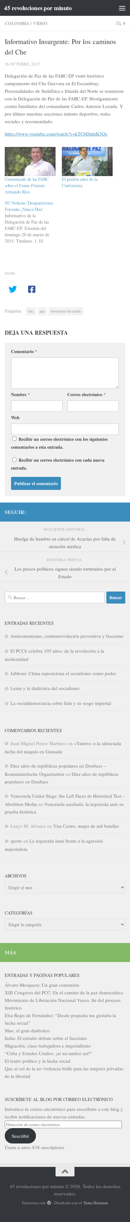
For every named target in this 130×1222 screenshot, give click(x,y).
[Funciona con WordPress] (49, 1203)
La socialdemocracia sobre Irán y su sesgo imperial (60, 703)
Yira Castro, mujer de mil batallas (86, 826)
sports (16, 841)
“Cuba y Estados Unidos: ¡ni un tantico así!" (48, 1053)
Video (40, 23)
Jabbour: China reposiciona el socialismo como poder (63, 673)
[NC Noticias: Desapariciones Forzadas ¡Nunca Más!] (33, 222)
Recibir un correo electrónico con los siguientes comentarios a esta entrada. (59, 443)
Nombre (20, 394)
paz (42, 310)
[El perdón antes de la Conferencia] (87, 161)
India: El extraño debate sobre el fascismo (46, 1038)
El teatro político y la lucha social (37, 1061)
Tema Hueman (95, 1203)
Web (15, 417)
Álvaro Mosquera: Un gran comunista (42, 985)
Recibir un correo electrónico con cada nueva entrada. (57, 464)
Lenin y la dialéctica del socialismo (45, 688)
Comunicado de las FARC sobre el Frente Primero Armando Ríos (26, 185)
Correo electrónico (86, 394)
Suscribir (20, 1136)
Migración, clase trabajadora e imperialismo (48, 1045)
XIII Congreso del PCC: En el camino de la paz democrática (64, 992)
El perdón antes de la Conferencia (80, 182)
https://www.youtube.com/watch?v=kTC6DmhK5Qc (56, 133)
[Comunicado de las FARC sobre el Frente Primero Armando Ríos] (30, 161)
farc (31, 310)
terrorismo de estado (66, 310)
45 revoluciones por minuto (38, 7)
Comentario (24, 351)
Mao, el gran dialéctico (27, 1030)
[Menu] (122, 8)
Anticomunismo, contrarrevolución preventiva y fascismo (66, 636)
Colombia (17, 23)
